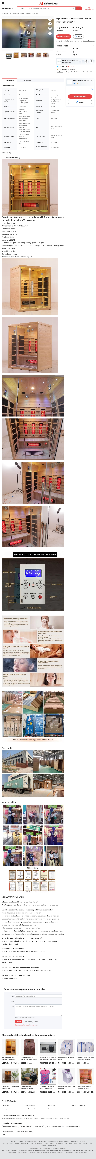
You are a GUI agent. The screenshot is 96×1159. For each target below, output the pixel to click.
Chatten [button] (79, 36)
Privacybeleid (42, 1141)
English (11, 1143)
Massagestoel (6, 1109)
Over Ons (13, 1141)
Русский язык (38, 1143)
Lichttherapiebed (30, 1109)
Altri (49, 1109)
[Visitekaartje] (92, 88)
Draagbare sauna (30, 1105)
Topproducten (74, 1141)
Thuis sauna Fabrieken (71, 1127)
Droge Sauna (35, 13)
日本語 (75, 1143)
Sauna (28, 13)
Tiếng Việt (43, 1145)
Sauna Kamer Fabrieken (10, 1127)
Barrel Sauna (52, 1105)
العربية (65, 1143)
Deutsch (52, 1143)
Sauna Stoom (39, 1127)
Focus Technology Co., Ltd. (45, 1148)
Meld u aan (60, 72)
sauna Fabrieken (26, 1127)
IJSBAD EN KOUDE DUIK (78, 1105)
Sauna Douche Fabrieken (54, 1127)
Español (17, 1143)
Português (24, 1143)
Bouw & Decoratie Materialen (17, 13)
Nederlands (59, 1143)
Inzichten (82, 1141)
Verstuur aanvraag (63, 36)
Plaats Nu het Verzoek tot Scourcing (26, 1025)
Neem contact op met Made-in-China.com (58, 1141)
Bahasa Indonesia (52, 1145)
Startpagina (5, 13)
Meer (3, 1135)
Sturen (18, 1022)
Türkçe (91, 1143)
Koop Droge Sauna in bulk (24, 1131)
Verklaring (20, 1141)
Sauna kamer (6, 1105)
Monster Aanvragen (88, 41)
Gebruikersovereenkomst (31, 1141)
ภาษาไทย (85, 1143)
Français (30, 1143)
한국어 (70, 1143)
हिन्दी (80, 1143)
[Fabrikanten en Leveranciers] (48, 3)
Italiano (46, 1143)
